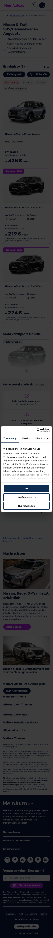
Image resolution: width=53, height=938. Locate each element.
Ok (26, 488)
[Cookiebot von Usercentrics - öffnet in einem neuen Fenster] (37, 430)
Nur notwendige (26, 505)
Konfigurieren (25, 497)
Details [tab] (26, 438)
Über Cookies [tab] (42, 438)
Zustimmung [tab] (9, 438)
